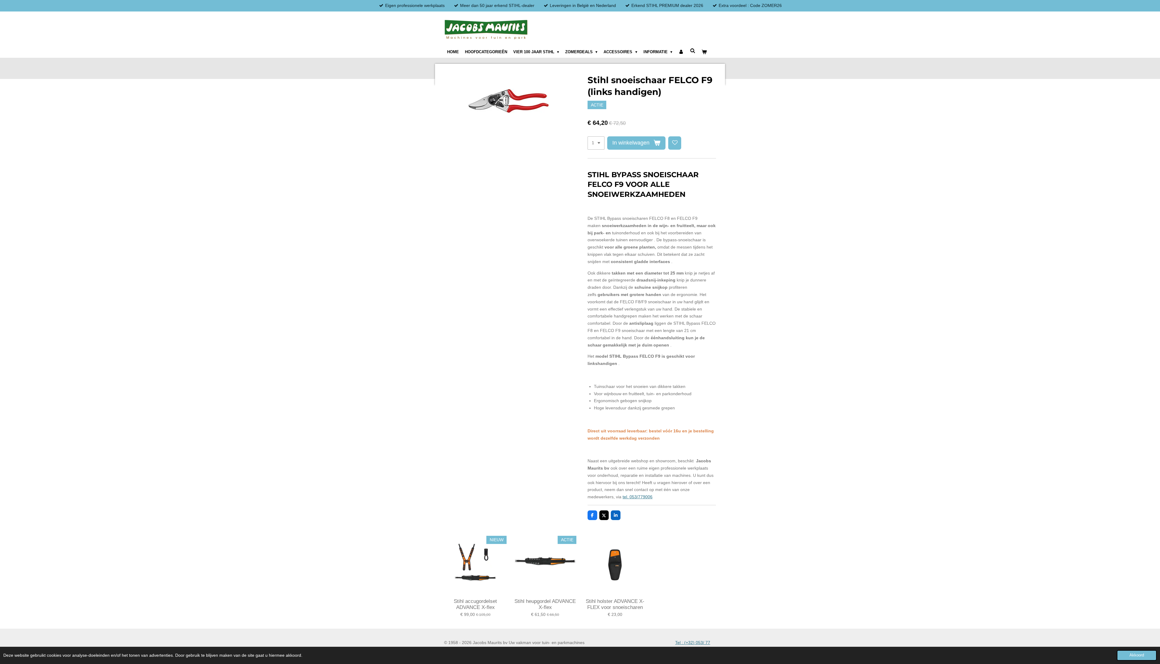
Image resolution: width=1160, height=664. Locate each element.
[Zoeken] (692, 51)
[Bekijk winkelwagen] (704, 52)
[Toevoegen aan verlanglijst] (675, 143)
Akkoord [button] (1136, 655)
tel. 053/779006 (637, 496)
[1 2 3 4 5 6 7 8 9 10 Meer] (596, 143)
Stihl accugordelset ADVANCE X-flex (475, 604)
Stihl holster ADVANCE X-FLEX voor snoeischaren (615, 604)
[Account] (681, 52)
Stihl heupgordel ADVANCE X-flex (545, 604)
